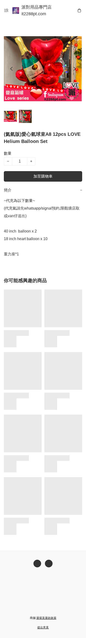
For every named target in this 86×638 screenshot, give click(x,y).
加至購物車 (43, 176)
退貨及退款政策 (46, 618)
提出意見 (43, 627)
